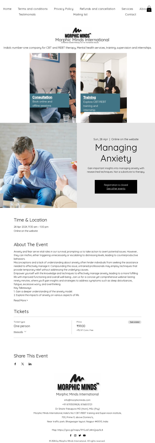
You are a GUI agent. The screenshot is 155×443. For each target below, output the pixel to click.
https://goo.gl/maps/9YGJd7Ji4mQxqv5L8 (80, 429)
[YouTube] (84, 435)
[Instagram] (75, 435)
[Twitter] (79, 435)
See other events (116, 188)
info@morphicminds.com (77, 400)
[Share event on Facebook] (15, 364)
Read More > (21, 300)
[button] (149, 9)
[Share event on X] (22, 364)
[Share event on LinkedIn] (30, 364)
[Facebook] (70, 435)
